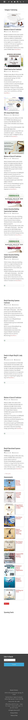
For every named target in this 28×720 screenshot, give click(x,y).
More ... (6, 603)
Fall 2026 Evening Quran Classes (18, 495)
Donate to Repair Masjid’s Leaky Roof (13, 356)
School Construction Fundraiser (13, 69)
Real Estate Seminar (19, 518)
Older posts (7, 473)
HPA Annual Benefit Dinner (11, 113)
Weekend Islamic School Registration (19, 568)
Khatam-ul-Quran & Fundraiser (12, 29)
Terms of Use (14, 715)
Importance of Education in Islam (19, 506)
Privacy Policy (14, 713)
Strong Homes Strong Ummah (18, 483)
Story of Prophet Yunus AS (18, 580)
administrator (16, 31)
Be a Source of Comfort (19, 542)
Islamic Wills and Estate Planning (18, 531)
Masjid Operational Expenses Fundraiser (12, 449)
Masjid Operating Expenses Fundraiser (11, 301)
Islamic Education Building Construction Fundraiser (11, 210)
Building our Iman (19, 591)
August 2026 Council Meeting (19, 555)
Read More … (18, 49)
